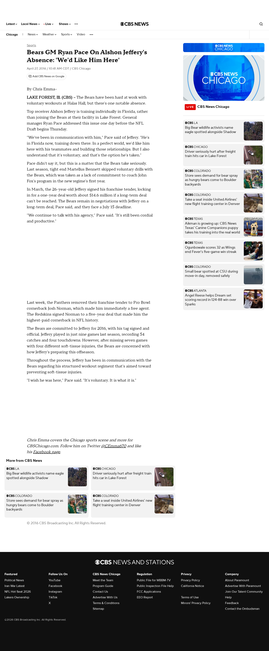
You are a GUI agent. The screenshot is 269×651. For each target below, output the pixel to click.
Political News (14, 580)
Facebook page (46, 452)
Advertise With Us (105, 597)
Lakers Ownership (17, 597)
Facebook (55, 586)
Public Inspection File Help (155, 586)
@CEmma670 (113, 446)
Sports (65, 34)
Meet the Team (103, 580)
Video (81, 34)
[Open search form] (261, 24)
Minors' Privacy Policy (196, 603)
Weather (49, 34)
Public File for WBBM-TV (154, 580)
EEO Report (145, 597)
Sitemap (98, 608)
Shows (64, 24)
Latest (11, 24)
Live (48, 24)
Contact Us (100, 591)
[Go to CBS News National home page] (134, 24)
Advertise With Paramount (243, 586)
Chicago (12, 35)
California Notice (192, 586)
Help (228, 597)
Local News (29, 24)
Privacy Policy (190, 580)
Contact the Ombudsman (242, 608)
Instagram (55, 591)
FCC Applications (149, 591)
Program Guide (103, 586)
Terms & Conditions (106, 603)
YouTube (54, 580)
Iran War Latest (15, 586)
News (32, 34)
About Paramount (237, 580)
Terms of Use (190, 597)
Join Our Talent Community (244, 591)
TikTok (53, 597)
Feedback (232, 603)
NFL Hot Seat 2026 (18, 591)
